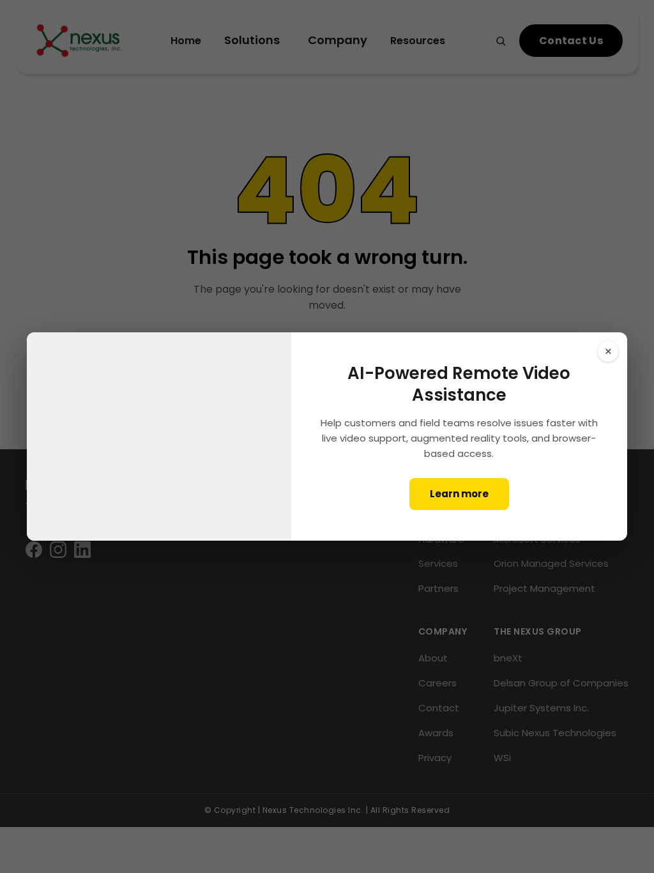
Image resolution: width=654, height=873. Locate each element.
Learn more (459, 493)
